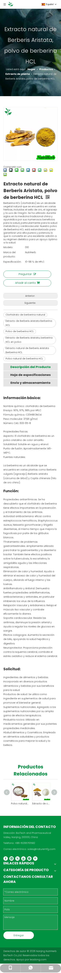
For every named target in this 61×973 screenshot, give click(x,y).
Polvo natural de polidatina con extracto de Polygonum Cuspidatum (20, 803)
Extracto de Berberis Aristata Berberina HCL (29, 323)
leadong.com (38, 959)
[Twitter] (17, 858)
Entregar (19, 935)
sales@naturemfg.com (41, 849)
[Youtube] (23, 858)
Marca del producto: (9, 254)
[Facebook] (5, 858)
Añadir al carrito (25, 283)
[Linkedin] (11, 858)
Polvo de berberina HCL (20, 331)
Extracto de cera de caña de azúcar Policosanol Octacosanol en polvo (41, 803)
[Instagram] (29, 858)
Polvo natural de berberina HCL (24, 358)
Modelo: (8, 247)
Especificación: (12, 261)
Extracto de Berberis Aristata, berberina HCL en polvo (29, 340)
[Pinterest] (35, 858)
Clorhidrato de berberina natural (25, 314)
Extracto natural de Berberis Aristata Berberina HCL (27, 350)
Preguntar (25, 274)
